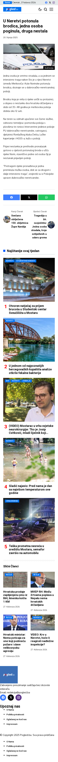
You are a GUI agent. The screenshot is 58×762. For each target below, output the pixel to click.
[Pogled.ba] (12, 9)
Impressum (11, 724)
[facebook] (46, 2)
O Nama (10, 710)
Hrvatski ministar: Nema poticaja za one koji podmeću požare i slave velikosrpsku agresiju (14, 643)
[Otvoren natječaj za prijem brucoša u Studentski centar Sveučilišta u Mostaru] (29, 280)
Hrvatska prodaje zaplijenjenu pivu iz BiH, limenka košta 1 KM (15, 596)
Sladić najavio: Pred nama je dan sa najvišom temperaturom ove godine (30, 489)
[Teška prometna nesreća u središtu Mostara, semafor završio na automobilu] (29, 520)
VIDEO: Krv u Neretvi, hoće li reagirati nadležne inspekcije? (42, 639)
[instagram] (54, 2)
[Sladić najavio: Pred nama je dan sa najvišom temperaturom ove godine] (29, 460)
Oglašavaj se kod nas (16, 719)
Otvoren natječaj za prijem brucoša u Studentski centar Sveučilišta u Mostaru (28, 309)
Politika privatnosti (15, 714)
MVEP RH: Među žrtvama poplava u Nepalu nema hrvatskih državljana (42, 598)
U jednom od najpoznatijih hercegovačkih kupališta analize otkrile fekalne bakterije (30, 369)
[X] (50, 2)
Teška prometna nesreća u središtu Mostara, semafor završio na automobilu (26, 549)
